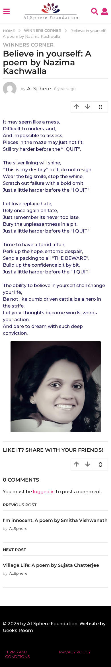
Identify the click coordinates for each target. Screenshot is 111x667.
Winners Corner (28, 45)
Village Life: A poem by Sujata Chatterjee (51, 565)
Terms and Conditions (17, 654)
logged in (44, 491)
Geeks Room (18, 630)
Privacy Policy (75, 652)
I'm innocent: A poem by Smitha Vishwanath (55, 520)
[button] (6, 11)
